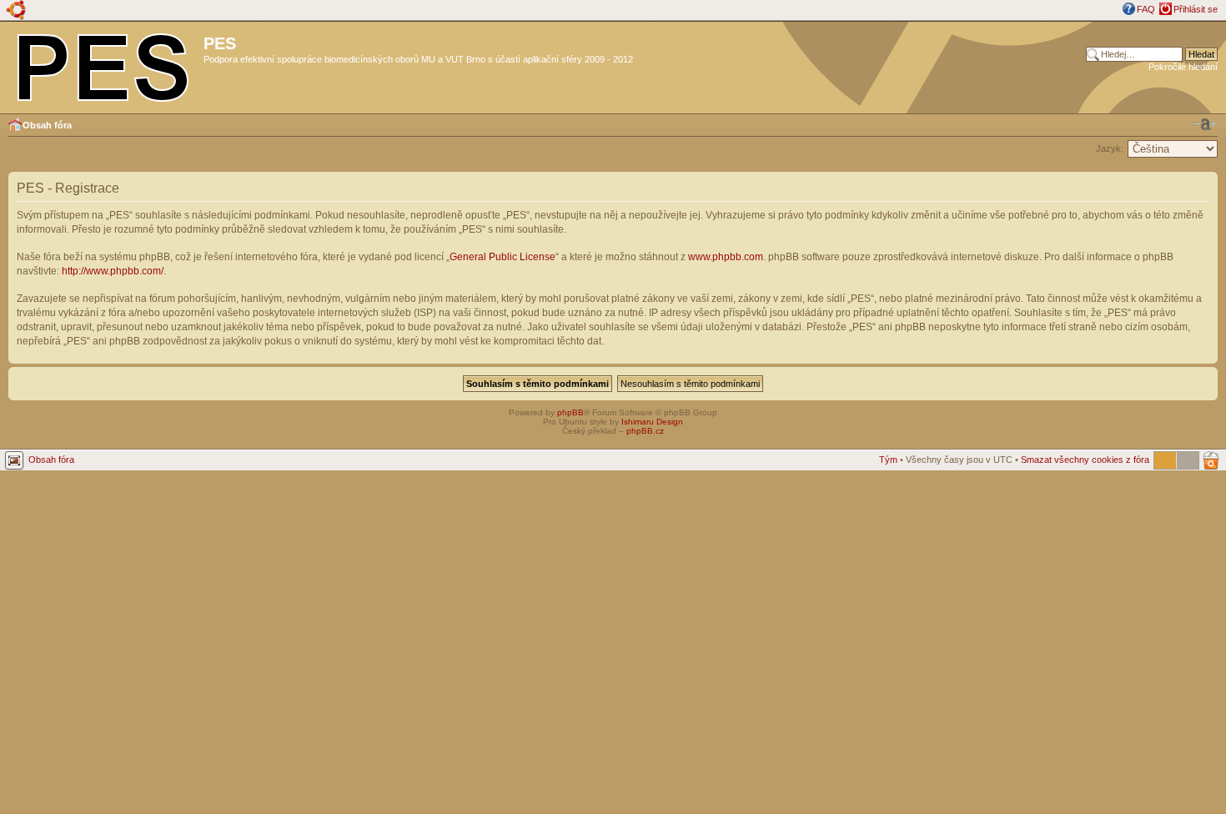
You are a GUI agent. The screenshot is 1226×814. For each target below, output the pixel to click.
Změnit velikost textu (1205, 124)
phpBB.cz (645, 430)
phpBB (570, 412)
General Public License (502, 257)
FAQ (1146, 9)
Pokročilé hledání (1183, 67)
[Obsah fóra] (103, 64)
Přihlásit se (1195, 9)
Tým (888, 460)
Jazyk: (1109, 148)
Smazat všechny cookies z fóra (1085, 460)
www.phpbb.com (725, 257)
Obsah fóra (47, 125)
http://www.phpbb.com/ (112, 271)
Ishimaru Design (652, 421)
